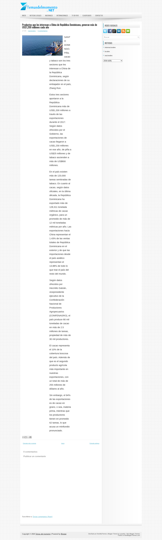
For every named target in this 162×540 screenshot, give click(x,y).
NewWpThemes (102, 534)
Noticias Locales (35, 15)
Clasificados (87, 15)
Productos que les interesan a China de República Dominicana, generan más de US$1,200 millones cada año (59, 25)
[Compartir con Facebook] (30, 437)
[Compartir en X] (28, 437)
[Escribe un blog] (25, 437)
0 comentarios (42, 31)
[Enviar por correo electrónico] (23, 437)
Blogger (63, 534)
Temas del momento (42, 534)
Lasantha (122, 534)
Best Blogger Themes (133, 534)
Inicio (24, 15)
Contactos (99, 15)
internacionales (110, 47)
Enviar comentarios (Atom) (42, 517)
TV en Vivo (75, 15)
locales (107, 51)
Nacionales (49, 15)
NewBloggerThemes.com (132, 535)
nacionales (32, 31)
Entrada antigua (94, 443)
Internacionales (62, 15)
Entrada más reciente (29, 443)
